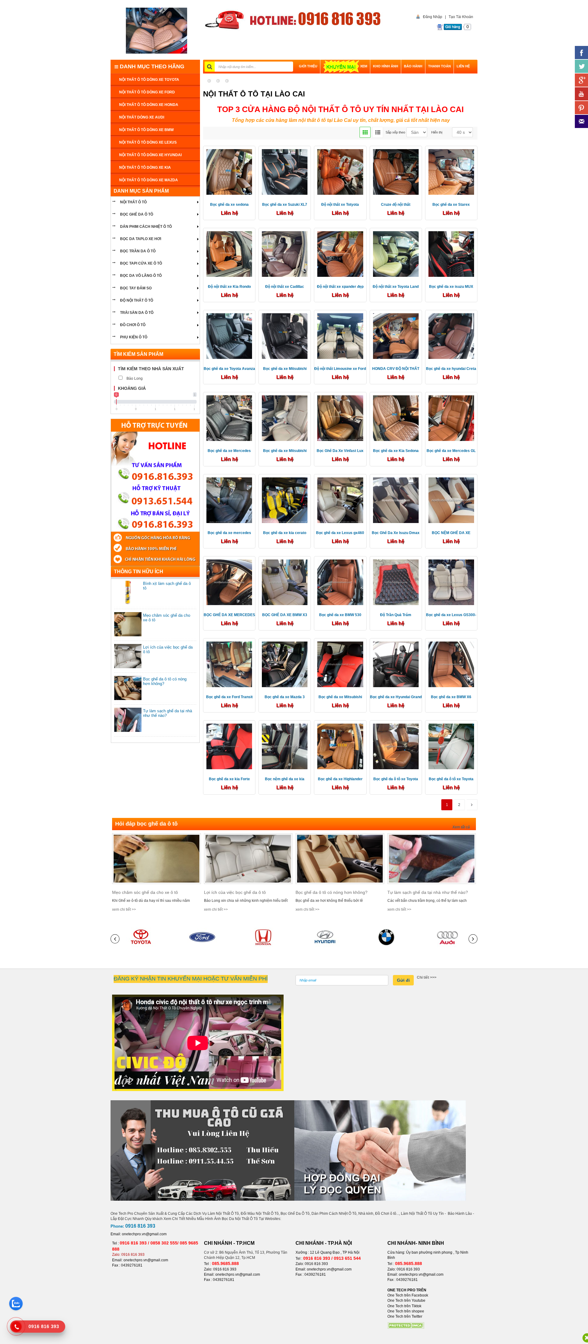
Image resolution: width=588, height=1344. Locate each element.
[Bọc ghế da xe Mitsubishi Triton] (340, 664)
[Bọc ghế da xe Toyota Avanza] (229, 335)
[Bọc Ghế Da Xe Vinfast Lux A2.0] (340, 418)
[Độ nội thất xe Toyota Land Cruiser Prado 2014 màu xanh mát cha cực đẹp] (396, 253)
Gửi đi (403, 980)
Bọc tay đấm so (136, 288)
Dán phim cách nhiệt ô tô (146, 226)
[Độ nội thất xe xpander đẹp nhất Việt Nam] (340, 253)
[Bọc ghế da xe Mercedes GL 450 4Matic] (451, 418)
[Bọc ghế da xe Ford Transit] (229, 664)
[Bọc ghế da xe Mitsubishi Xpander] (284, 418)
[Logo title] (156, 31)
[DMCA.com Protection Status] (405, 1325)
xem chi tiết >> (124, 909)
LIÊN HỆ (463, 66)
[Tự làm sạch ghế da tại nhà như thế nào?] (431, 858)
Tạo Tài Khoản (461, 17)
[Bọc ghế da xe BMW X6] (451, 664)
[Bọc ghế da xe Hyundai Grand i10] (396, 664)
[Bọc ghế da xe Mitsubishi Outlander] (284, 335)
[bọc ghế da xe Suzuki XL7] (284, 171)
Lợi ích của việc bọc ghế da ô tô (235, 892)
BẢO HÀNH (413, 66)
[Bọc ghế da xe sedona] (229, 171)
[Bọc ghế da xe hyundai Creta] (451, 335)
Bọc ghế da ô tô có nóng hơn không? (332, 892)
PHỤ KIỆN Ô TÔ (133, 337)
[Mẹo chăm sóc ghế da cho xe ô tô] (156, 858)
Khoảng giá (132, 388)
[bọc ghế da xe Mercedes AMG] (229, 418)
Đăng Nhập (432, 17)
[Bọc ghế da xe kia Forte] (229, 746)
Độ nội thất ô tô (136, 300)
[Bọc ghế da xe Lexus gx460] (340, 500)
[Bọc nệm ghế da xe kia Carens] (284, 746)
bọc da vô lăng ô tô (141, 275)
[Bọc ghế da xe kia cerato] (284, 500)
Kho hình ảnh (385, 66)
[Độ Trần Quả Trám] (396, 582)
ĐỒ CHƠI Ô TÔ (132, 325)
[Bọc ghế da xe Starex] (451, 171)
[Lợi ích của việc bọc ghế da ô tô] (248, 858)
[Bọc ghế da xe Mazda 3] (284, 664)
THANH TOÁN (439, 66)
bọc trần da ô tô (138, 251)
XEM (363, 66)
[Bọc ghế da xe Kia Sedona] (396, 418)
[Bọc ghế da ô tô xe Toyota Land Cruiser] (396, 746)
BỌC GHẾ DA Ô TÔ (136, 214)
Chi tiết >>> (426, 977)
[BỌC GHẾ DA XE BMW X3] (284, 582)
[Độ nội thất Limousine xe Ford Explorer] (340, 335)
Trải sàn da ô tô (136, 313)
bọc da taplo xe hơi (140, 239)
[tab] (155, 369)
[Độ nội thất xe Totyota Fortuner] (340, 171)
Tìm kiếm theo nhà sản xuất (151, 368)
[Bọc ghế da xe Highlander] (340, 746)
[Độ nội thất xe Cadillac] (284, 253)
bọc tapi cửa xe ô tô (141, 263)
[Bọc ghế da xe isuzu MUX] (451, 253)
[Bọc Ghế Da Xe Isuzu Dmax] (396, 500)
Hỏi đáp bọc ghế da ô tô (146, 824)
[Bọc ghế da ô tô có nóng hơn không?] (340, 858)
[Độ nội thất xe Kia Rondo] (229, 253)
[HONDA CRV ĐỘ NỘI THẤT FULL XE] (396, 335)
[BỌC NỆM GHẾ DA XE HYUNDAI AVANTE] (451, 500)
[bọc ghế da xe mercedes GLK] (229, 500)
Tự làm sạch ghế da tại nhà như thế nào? (427, 892)
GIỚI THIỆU (308, 66)
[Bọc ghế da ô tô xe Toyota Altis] (451, 746)
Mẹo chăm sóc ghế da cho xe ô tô (145, 892)
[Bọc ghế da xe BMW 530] (340, 582)
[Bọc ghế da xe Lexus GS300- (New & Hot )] (451, 582)
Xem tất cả (461, 827)
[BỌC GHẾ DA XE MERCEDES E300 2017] (229, 582)
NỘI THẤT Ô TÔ (133, 202)
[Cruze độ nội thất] (396, 171)
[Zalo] (16, 1303)
